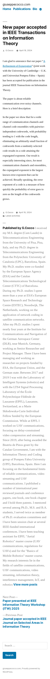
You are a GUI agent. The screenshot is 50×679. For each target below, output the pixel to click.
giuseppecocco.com (16, 4)
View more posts (25, 584)
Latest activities (13, 216)
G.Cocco (9, 50)
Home (7, 9)
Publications (22, 9)
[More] (40, 9)
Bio (35, 9)
